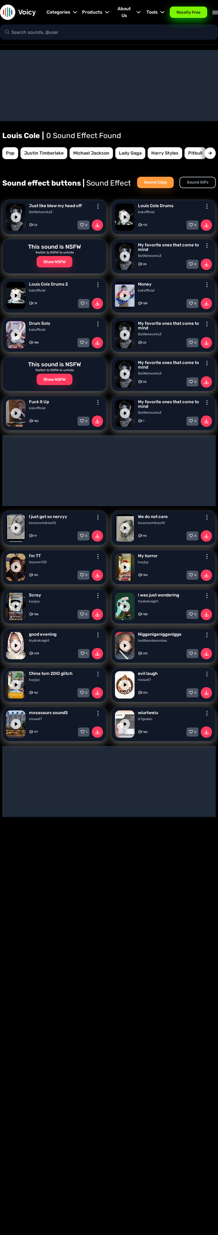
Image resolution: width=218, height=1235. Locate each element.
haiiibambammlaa (152, 641)
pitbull (195, 153)
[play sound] (16, 217)
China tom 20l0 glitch (50, 673)
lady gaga (130, 153)
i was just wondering (158, 595)
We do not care (153, 516)
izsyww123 (38, 562)
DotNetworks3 (41, 212)
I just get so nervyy (48, 516)
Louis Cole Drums (155, 205)
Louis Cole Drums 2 (48, 284)
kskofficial (146, 212)
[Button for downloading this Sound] (97, 225)
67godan (145, 719)
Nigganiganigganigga (159, 634)
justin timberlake (44, 153)
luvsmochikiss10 (42, 523)
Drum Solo (39, 323)
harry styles (165, 153)
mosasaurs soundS (48, 712)
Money (145, 284)
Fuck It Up (39, 402)
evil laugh (148, 673)
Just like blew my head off (55, 205)
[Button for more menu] (98, 206)
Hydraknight (148, 601)
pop (10, 153)
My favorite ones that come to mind (168, 247)
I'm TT (35, 556)
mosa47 (144, 680)
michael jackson (91, 153)
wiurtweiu (148, 712)
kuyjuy (143, 562)
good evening (42, 634)
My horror (148, 556)
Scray (35, 595)
